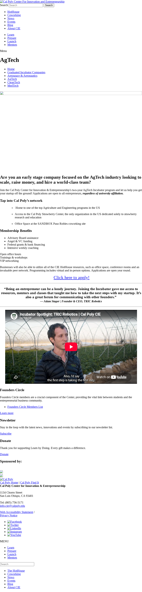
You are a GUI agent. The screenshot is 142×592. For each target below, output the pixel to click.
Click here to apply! (71, 277)
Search (4, 5)
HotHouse (13, 11)
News (10, 18)
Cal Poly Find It (29, 482)
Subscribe (5, 433)
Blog (10, 25)
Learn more (6, 413)
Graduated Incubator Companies (26, 72)
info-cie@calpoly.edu (12, 505)
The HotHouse (16, 570)
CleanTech (13, 82)
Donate (4, 454)
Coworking (14, 15)
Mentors (12, 44)
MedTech (12, 85)
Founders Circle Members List (25, 406)
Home (11, 69)
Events (11, 21)
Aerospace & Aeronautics (22, 75)
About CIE (13, 28)
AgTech (12, 79)
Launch (11, 41)
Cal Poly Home (9, 482)
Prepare (11, 38)
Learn (10, 34)
